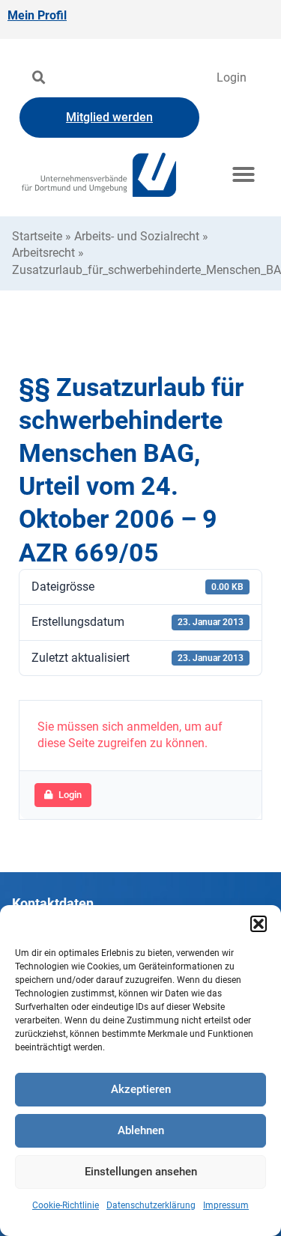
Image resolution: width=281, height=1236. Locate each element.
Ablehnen (141, 1130)
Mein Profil (37, 15)
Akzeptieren (141, 1089)
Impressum (226, 1205)
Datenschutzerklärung (151, 1205)
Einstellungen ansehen (141, 1171)
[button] (258, 923)
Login (232, 77)
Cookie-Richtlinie (65, 1205)
